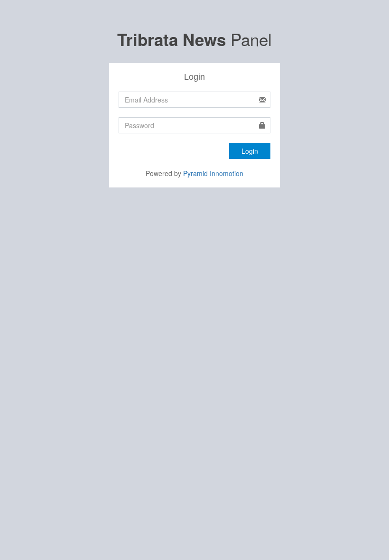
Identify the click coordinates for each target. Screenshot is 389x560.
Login (249, 151)
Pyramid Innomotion (213, 173)
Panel (194, 39)
